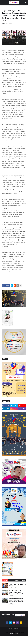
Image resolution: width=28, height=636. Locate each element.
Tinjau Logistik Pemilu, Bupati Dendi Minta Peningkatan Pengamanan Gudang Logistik (16, 592)
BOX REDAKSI (7, 632)
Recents (17, 580)
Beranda (3, 8)
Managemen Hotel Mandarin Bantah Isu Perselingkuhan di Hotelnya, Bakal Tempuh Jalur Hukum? (16, 601)
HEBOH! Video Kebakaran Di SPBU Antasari (17, 585)
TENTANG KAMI (14, 633)
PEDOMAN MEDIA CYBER (18, 632)
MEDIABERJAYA (16, 629)
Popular (5, 580)
